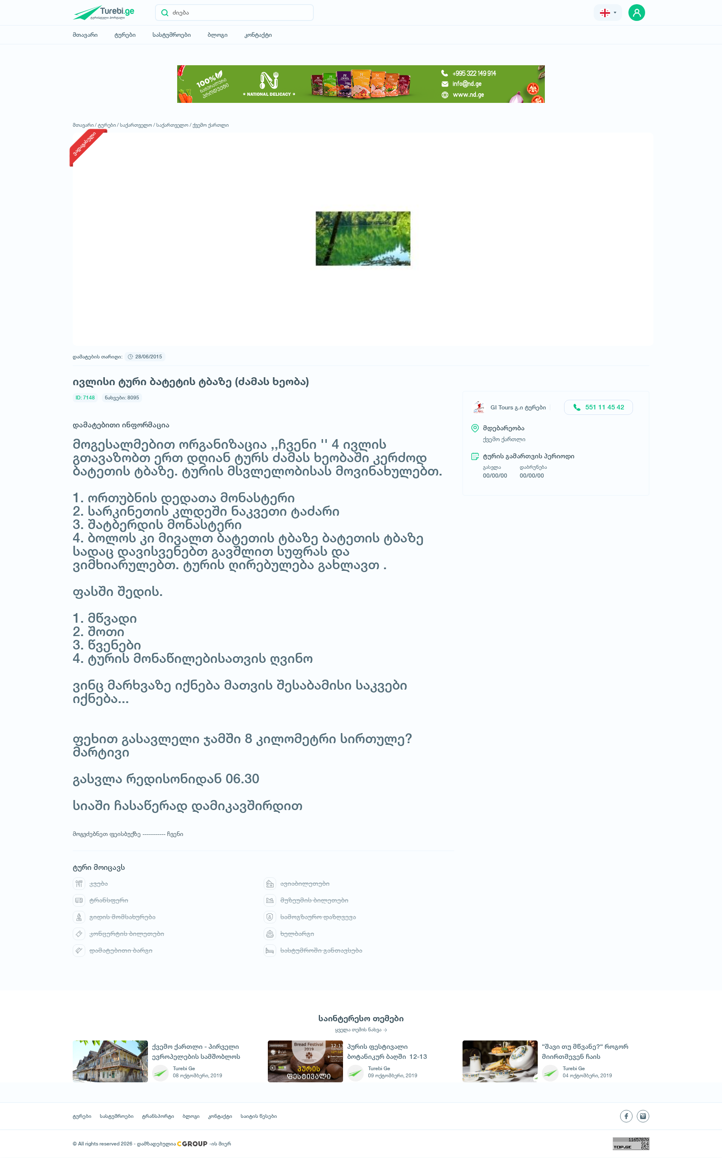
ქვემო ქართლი (211, 125)
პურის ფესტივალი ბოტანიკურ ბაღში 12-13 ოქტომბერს (387, 1052)
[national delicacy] (361, 84)
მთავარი (85, 34)
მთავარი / (85, 125)
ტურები (125, 34)
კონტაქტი (258, 34)
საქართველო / (137, 125)
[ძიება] (164, 13)
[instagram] (643, 1116)
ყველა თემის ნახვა (358, 1029)
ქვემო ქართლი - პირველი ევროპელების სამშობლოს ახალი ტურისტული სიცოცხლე (196, 1052)
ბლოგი (218, 34)
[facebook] (626, 1116)
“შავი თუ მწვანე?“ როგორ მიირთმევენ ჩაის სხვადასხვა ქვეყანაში (585, 1052)
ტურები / (108, 125)
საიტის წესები (259, 1116)
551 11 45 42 (604, 407)
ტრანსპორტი (158, 1116)
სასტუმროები (172, 34)
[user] (636, 12)
